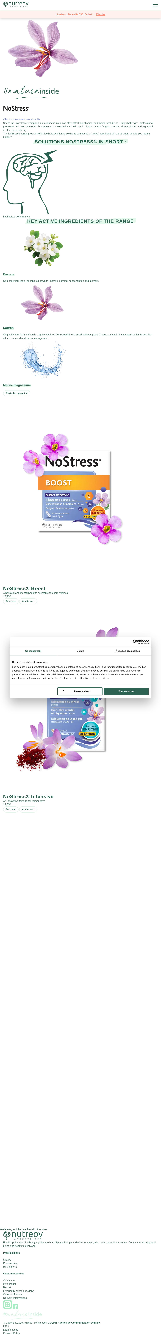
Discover (11, 601)
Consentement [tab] (33, 651)
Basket (7, 1287)
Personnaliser (81, 691)
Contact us (9, 1280)
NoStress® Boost (24, 588)
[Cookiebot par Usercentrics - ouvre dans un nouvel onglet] (135, 641)
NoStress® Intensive (28, 796)
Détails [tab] (80, 651)
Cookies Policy (11, 1333)
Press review (10, 1263)
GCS (6, 1326)
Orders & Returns (12, 1294)
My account (9, 1284)
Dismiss (100, 14)
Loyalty (7, 1259)
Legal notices (10, 1329)
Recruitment (10, 1266)
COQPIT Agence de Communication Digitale (74, 1322)
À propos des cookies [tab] (128, 651)
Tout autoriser (126, 691)
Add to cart (28, 601)
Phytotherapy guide (17, 393)
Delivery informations (15, 1298)
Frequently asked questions (18, 1291)
